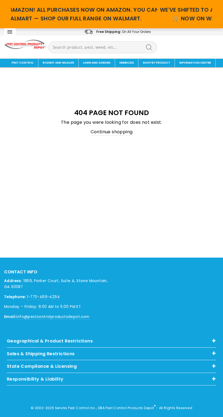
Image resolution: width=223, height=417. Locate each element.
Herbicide (126, 63)
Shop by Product (156, 63)
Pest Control (23, 63)
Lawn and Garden (96, 63)
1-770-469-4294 (43, 296)
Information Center (195, 63)
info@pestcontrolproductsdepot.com (52, 316)
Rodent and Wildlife (58, 63)
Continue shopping (112, 132)
